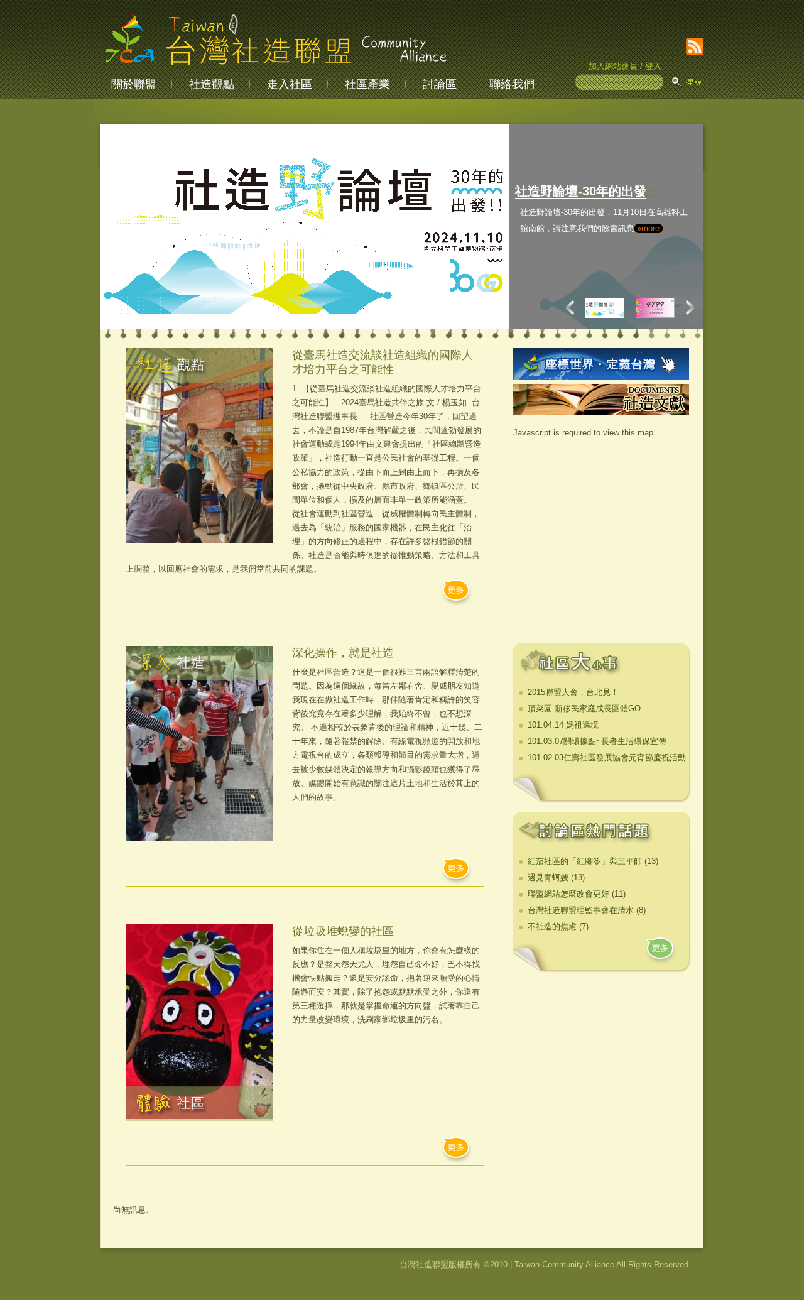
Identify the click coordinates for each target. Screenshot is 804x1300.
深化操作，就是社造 (343, 653)
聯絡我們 (512, 84)
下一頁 (687, 307)
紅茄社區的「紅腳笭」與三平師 (585, 861)
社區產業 (367, 84)
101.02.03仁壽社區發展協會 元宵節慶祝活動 (607, 757)
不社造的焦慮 (552, 926)
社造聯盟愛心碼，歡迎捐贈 (643, 191)
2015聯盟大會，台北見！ (573, 692)
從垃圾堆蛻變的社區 (343, 931)
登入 (653, 66)
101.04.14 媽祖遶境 (563, 724)
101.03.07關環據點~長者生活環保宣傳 (597, 741)
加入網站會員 (613, 66)
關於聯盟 (133, 84)
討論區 (440, 84)
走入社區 (289, 84)
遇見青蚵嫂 (548, 877)
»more (643, 277)
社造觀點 (211, 84)
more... (457, 593)
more (661, 951)
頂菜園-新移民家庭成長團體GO (584, 708)
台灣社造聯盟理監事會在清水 (581, 910)
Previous (573, 307)
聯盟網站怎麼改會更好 (568, 894)
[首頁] (275, 65)
